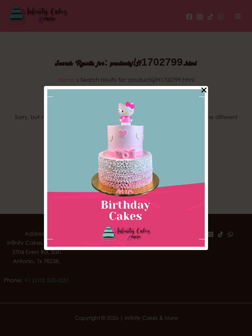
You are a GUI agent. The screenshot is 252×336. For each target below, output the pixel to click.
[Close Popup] (204, 90)
